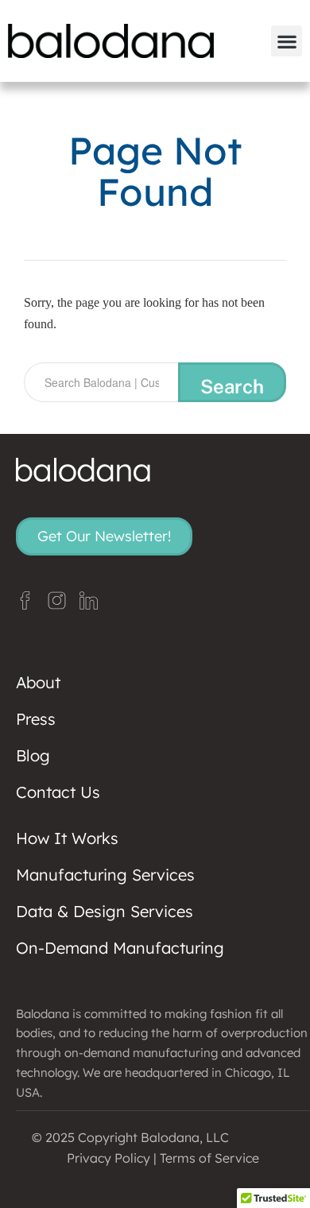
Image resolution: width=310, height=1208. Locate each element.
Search (232, 386)
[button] (286, 40)
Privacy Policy (108, 1158)
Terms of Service (209, 1158)
